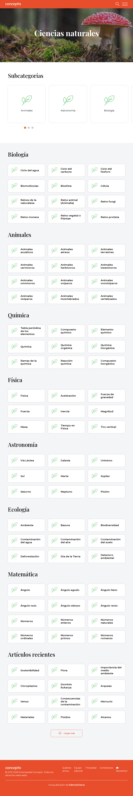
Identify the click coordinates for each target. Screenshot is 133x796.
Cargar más (69, 733)
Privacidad (91, 768)
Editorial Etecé (77, 785)
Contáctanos (106, 768)
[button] (25, 128)
